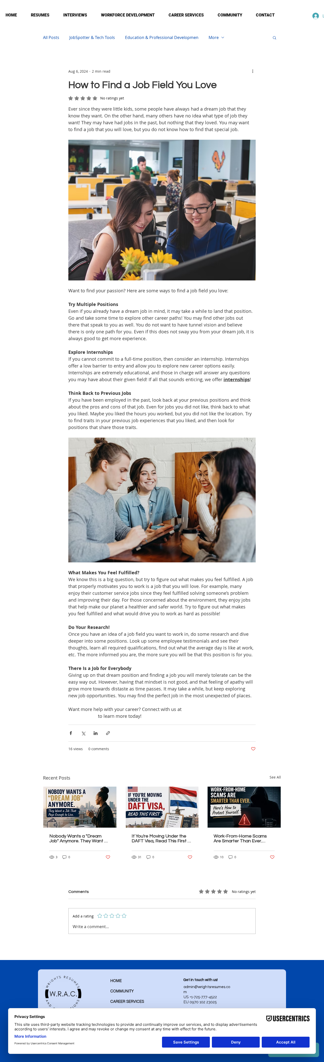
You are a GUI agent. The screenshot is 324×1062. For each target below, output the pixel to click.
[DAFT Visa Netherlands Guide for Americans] (162, 807)
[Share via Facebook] (70, 733)
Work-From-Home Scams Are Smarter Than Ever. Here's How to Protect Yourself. (240, 838)
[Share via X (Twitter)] (83, 733)
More (214, 37)
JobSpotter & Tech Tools (92, 37)
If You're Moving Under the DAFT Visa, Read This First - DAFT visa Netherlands (160, 838)
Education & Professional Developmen (161, 37)
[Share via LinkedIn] (95, 733)
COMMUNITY (122, 991)
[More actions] (253, 71)
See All (275, 777)
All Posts (51, 37)
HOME (116, 980)
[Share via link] (108, 733)
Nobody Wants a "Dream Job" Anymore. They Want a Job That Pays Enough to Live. (78, 838)
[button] (274, 37)
